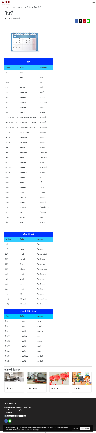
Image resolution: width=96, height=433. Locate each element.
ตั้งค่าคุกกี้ (75, 429)
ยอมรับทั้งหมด (85, 429)
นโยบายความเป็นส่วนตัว (23, 430)
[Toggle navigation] (94, 3)
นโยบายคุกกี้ (36, 430)
